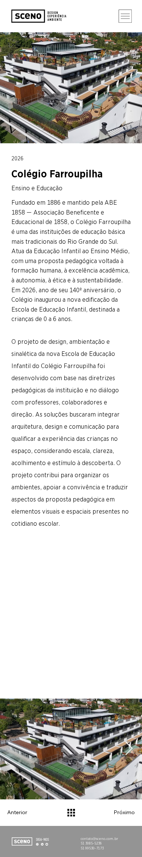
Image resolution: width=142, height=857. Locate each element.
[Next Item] (129, 748)
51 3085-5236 (91, 843)
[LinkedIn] (42, 843)
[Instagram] (37, 843)
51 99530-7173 (92, 848)
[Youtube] (46, 843)
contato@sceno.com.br (99, 839)
